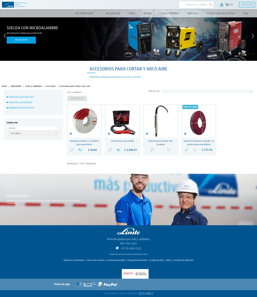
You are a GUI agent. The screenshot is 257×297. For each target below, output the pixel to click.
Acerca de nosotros (96, 260)
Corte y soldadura (170, 13)
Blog (246, 13)
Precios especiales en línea (221, 13)
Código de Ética (157, 260)
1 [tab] (239, 56)
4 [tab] (251, 56)
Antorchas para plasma (20, 102)
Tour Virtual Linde (84, 13)
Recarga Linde (113, 13)
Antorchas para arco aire (21, 97)
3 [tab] (247, 56)
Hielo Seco (193, 13)
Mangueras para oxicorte (21, 108)
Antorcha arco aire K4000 (122, 141)
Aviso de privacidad (116, 260)
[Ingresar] (221, 4)
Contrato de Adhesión (184, 260)
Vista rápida (85, 148)
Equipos (148, 13)
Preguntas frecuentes (138, 260)
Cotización (247, 4)
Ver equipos (21, 40)
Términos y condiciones (74, 260)
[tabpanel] (128, 35)
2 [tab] (243, 56)
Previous (4, 35)
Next (252, 35)
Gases (132, 13)
